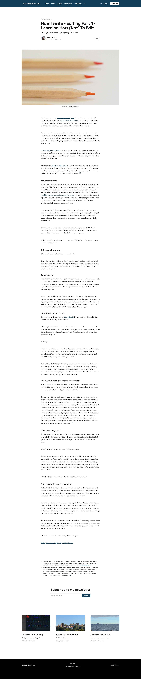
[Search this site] (101, 3)
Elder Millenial (69, 317)
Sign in (106, 3)
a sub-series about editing (69, 120)
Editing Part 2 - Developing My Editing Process (57, 543)
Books (60, 3)
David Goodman (52, 37)
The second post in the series (50, 150)
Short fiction (68, 3)
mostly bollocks (84, 565)
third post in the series (59, 165)
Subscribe (115, 3)
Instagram (78, 666)
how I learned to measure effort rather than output (57, 195)
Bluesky (72, 666)
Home (47, 3)
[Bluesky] (71, 663)
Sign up (67, 666)
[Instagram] (74, 663)
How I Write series (46, 19)
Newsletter (78, 3)
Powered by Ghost (114, 665)
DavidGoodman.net (31, 3)
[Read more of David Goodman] (43, 38)
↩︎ (90, 565)
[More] (85, 3)
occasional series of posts (65, 118)
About (53, 3)
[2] (72, 422)
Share (96, 38)
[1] (80, 173)
